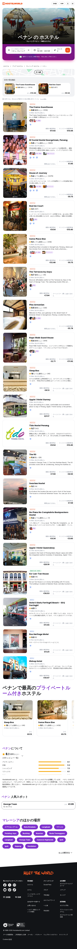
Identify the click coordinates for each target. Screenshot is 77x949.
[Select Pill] (68, 4)
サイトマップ (63, 934)
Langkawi (46, 827)
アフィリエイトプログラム (66, 910)
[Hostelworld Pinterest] (9, 889)
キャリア (63, 895)
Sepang (18, 846)
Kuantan (39, 833)
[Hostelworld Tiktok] (14, 889)
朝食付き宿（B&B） (35, 571)
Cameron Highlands (45, 840)
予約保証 (46, 895)
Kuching (26, 833)
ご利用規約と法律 (20, 934)
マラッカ (59, 827)
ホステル (32, 104)
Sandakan (32, 846)
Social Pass (47, 884)
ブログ (46, 890)
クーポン (30, 934)
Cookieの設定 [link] (7, 939)
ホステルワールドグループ (66, 884)
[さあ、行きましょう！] (67, 50)
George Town (24, 840)
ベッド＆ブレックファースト (33, 895)
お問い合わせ (31, 905)
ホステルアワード (49, 900)
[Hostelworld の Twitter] (9, 885)
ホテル (32, 599)
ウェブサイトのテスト (51, 934)
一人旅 (46, 905)
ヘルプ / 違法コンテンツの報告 (33, 910)
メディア (63, 890)
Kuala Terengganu (57, 833)
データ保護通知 (8, 934)
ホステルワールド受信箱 (66, 916)
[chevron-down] (22, 755)
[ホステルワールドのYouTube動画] (4, 889)
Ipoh (61, 840)
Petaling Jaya (10, 833)
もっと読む (43, 99)
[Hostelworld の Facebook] (4, 885)
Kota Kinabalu (30, 827)
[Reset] (28, 50)
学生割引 (46, 910)
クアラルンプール (11, 827)
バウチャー (38, 934)
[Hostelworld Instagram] (14, 885)
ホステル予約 (64, 905)
